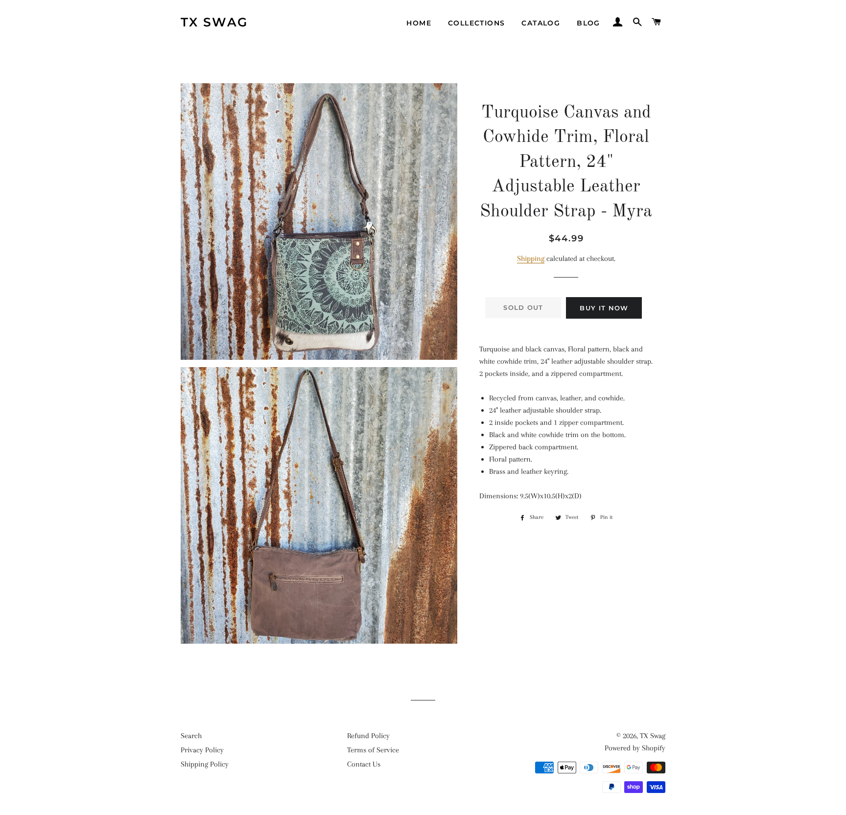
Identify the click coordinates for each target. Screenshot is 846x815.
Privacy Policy (202, 749)
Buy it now (604, 308)
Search (191, 735)
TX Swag (214, 22)
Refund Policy (368, 735)
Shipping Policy (205, 764)
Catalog (540, 23)
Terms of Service (373, 749)
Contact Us (363, 764)
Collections (476, 23)
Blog (588, 23)
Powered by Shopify (635, 748)
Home (418, 23)
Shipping (530, 258)
